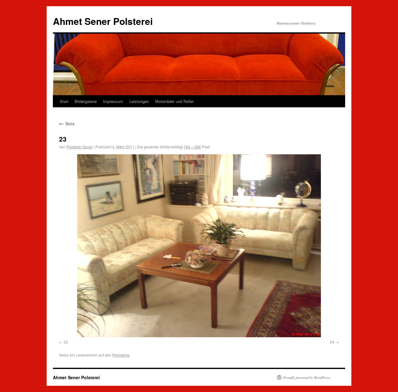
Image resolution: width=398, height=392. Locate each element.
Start (64, 101)
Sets (67, 123)
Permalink (120, 354)
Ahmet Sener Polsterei (103, 21)
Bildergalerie (86, 101)
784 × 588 (192, 146)
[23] (199, 245)
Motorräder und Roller (174, 101)
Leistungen (139, 101)
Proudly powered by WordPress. (307, 377)
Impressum (113, 101)
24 (332, 341)
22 (66, 341)
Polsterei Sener (80, 146)
